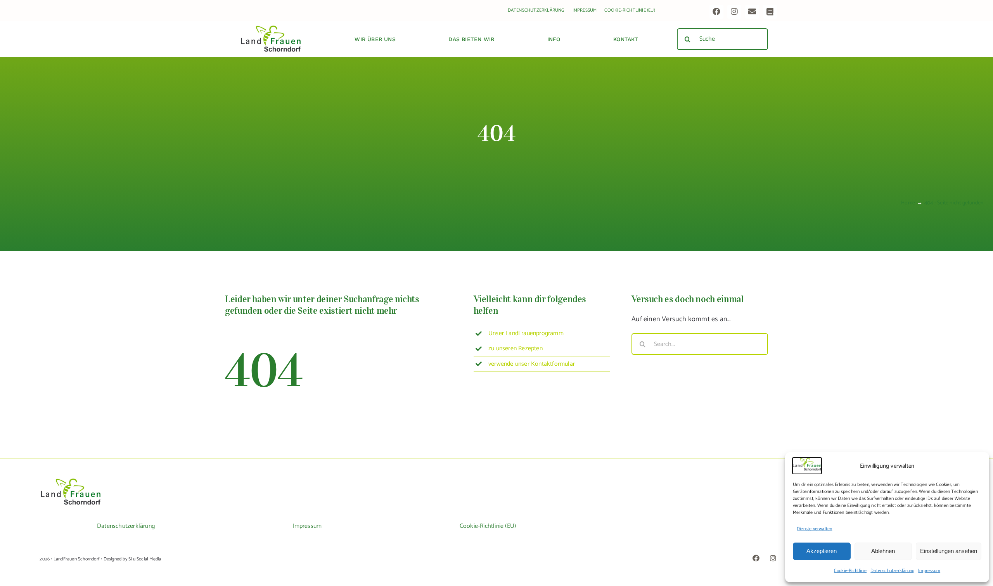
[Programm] (770, 12)
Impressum (929, 570)
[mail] (752, 12)
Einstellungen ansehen (948, 551)
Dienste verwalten (814, 528)
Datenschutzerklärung (892, 570)
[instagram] (734, 12)
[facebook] (716, 12)
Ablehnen (883, 551)
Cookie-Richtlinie (850, 570)
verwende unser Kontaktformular (531, 364)
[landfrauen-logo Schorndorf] (71, 481)
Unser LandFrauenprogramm (526, 333)
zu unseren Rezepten (515, 348)
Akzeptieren (821, 551)
